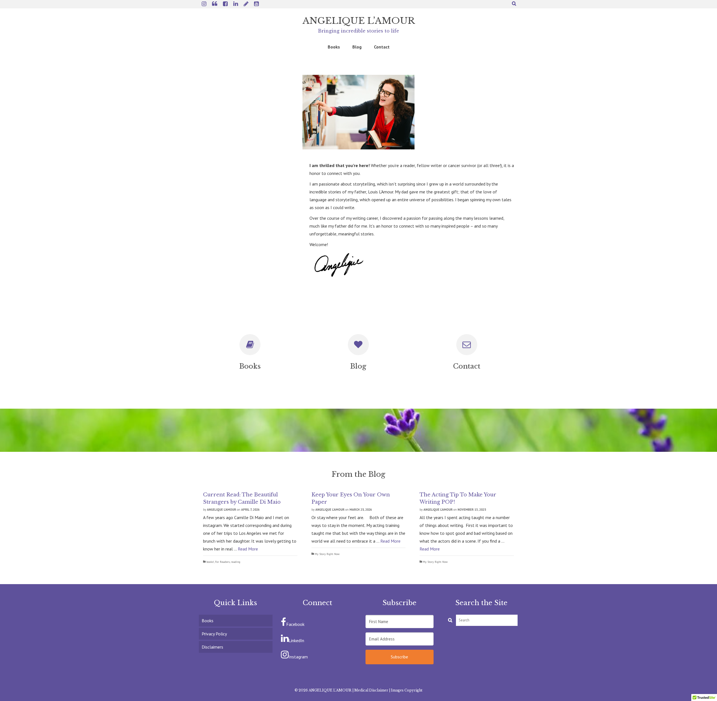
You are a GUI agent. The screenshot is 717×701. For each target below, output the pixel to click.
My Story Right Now (327, 554)
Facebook (295, 624)
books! (210, 562)
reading (235, 562)
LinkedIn (296, 640)
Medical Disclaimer (371, 690)
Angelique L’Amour (221, 510)
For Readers (222, 562)
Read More (248, 549)
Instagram (298, 657)
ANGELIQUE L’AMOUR (358, 20)
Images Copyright (406, 690)
